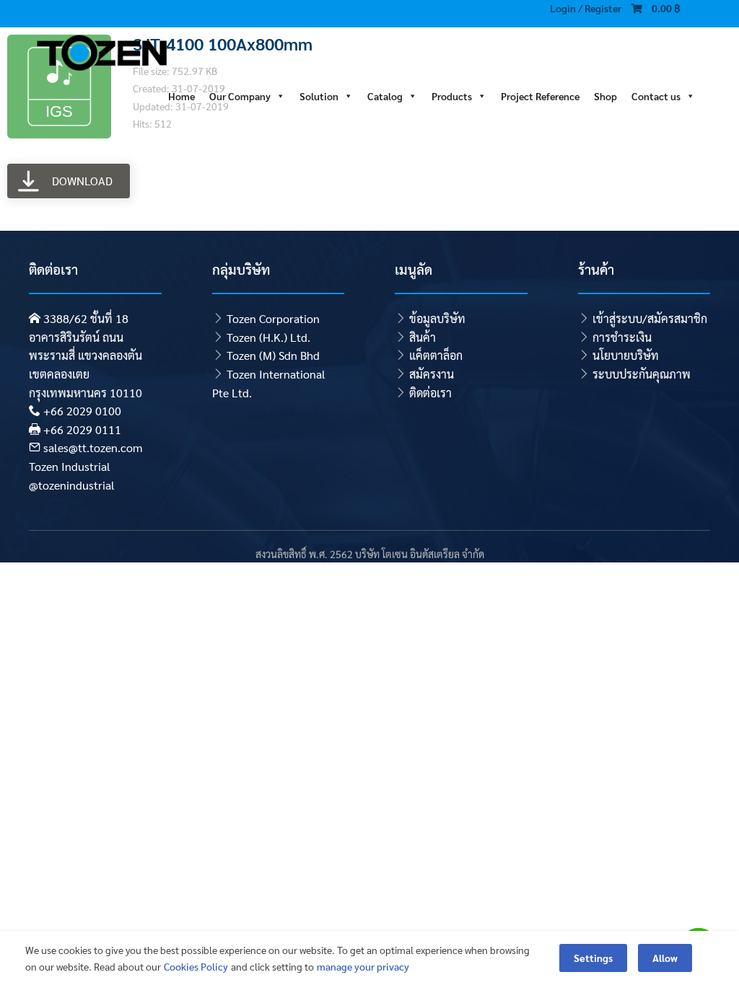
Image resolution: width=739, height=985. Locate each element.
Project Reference (540, 94)
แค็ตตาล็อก (436, 355)
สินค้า (422, 337)
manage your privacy (363, 966)
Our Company (240, 94)
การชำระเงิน (622, 337)
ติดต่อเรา (430, 392)
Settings (593, 957)
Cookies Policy (196, 966)
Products (452, 94)
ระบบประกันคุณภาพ (641, 373)
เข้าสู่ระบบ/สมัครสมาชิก (649, 318)
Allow (665, 957)
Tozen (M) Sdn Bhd (273, 355)
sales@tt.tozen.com (92, 447)
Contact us (656, 94)
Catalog (385, 94)
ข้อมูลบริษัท (437, 318)
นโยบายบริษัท (625, 355)
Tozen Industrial (69, 466)
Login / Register (585, 7)
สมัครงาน (431, 373)
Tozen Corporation (273, 318)
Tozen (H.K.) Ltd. (268, 337)
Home (181, 94)
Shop (605, 94)
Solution (318, 94)
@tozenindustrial (72, 484)
